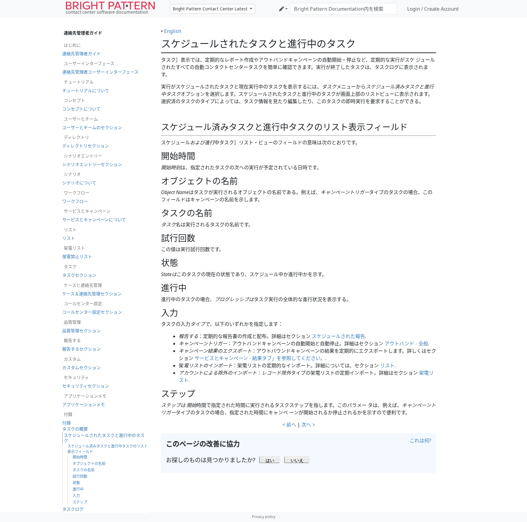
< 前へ (289, 424)
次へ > (308, 424)
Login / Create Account (433, 8)
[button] (270, 459)
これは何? (420, 440)
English (172, 31)
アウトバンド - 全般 (406, 343)
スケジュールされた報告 (338, 336)
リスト (387, 365)
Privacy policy (263, 516)
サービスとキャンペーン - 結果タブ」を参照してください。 (260, 358)
